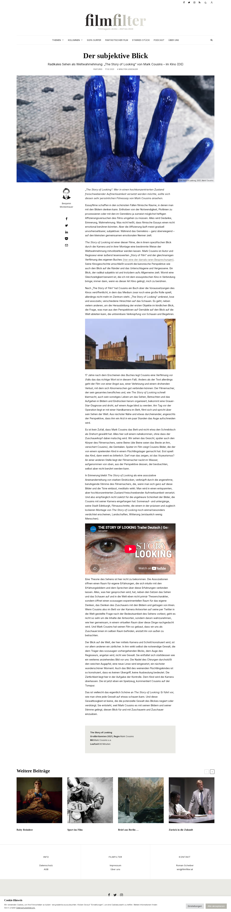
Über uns (173, 40)
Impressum (115, 865)
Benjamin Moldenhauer (66, 205)
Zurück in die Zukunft (181, 829)
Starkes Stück (141, 40)
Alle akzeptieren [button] (216, 906)
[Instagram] (194, 2)
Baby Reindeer (25, 829)
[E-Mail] (66, 245)
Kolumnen (74, 40)
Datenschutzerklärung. (25, 908)
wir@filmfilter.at (185, 869)
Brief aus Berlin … (128, 829)
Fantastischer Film (116, 40)
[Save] (66, 238)
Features (97, 69)
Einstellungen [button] (195, 906)
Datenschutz (46, 865)
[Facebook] (184, 2)
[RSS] (199, 2)
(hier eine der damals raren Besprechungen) (148, 259)
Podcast (159, 40)
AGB (46, 869)
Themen (56, 40)
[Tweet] (66, 225)
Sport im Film (75, 829)
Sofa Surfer (94, 40)
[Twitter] (189, 2)
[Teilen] (66, 218)
